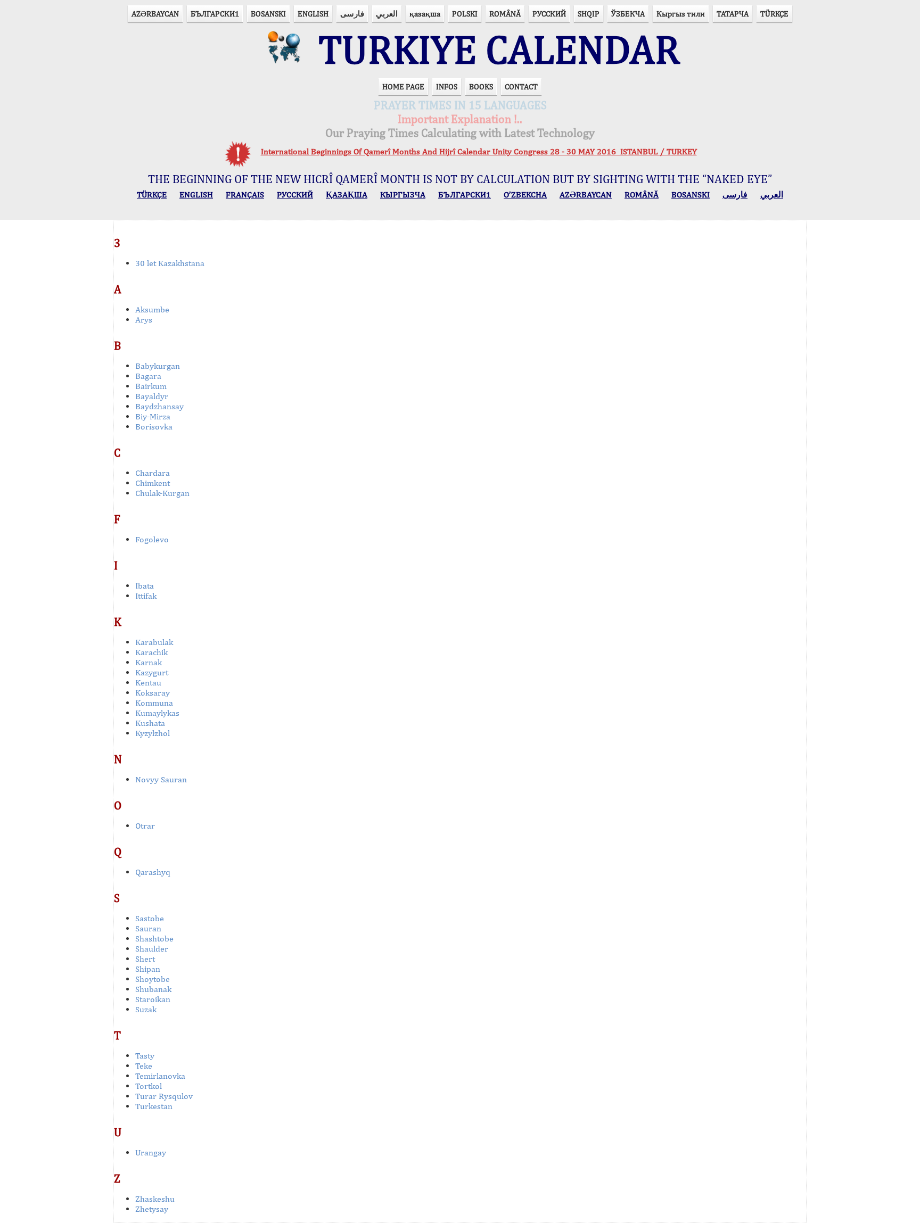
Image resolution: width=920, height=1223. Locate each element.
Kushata (150, 723)
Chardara (152, 473)
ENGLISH (313, 13)
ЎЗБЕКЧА (628, 13)
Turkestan (153, 1106)
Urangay (150, 1152)
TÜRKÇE (774, 13)
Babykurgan (157, 366)
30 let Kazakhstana (169, 263)
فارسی (352, 13)
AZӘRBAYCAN (155, 13)
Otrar (145, 826)
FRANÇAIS (245, 194)
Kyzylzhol (152, 733)
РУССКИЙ (549, 13)
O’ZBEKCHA (525, 194)
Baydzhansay (159, 406)
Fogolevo (152, 539)
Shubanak (153, 989)
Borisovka (153, 427)
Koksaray (152, 693)
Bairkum (151, 386)
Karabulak (154, 642)
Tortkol (148, 1086)
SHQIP (588, 13)
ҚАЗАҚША (346, 194)
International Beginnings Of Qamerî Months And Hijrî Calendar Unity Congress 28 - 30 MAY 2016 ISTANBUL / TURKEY (479, 151)
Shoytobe (152, 979)
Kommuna (154, 703)
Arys (143, 320)
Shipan (147, 969)
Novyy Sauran (161, 779)
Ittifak (146, 596)
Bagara (148, 376)
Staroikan (152, 999)
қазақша (424, 13)
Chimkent (152, 483)
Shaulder (151, 949)
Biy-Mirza (152, 416)
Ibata (144, 586)
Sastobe (149, 918)
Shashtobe (154, 938)
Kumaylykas (157, 713)
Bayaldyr (151, 396)
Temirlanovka (160, 1076)
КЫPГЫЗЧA (402, 194)
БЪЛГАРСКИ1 (215, 13)
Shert (145, 959)
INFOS (446, 86)
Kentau (148, 682)
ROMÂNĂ (505, 13)
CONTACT (521, 86)
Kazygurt (151, 672)
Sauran (148, 928)
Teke (143, 1066)
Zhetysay (151, 1209)
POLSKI (465, 13)
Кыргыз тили (680, 13)
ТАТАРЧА (733, 13)
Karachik (151, 652)
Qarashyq (152, 872)
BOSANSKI (268, 13)
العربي (387, 13)
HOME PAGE (403, 86)
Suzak (146, 1009)
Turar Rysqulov (164, 1096)
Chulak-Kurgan (162, 493)
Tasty (144, 1056)
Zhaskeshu (155, 1199)
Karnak (148, 662)
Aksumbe (152, 309)
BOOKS (481, 86)
